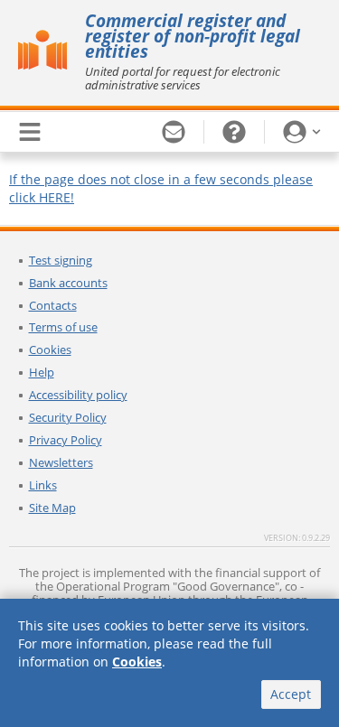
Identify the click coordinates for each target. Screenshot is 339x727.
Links (43, 485)
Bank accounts (68, 283)
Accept (290, 694)
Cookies (50, 349)
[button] (302, 132)
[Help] (234, 132)
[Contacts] (174, 132)
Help (41, 372)
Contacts (53, 305)
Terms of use (63, 327)
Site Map (52, 507)
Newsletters (61, 462)
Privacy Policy (65, 440)
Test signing (60, 260)
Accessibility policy (78, 395)
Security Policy (68, 417)
